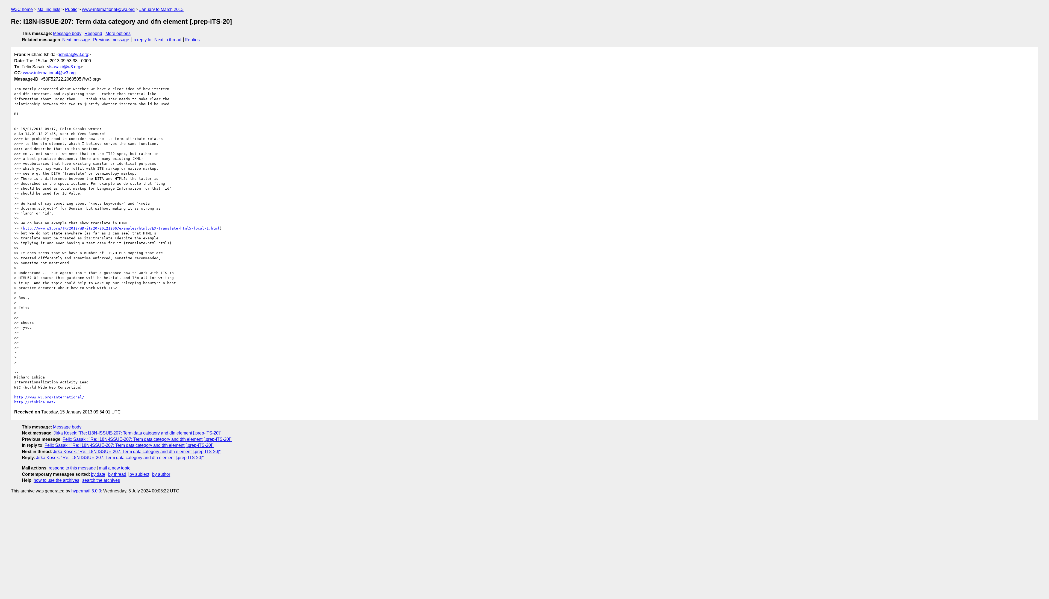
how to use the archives (56, 480)
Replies (192, 39)
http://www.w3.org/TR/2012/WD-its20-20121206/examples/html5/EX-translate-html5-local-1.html (121, 228)
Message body (67, 33)
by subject (139, 474)
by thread (117, 474)
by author (161, 474)
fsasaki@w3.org (64, 66)
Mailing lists (48, 9)
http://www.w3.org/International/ (49, 397)
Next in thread (167, 39)
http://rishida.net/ (35, 402)
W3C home (22, 9)
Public (71, 9)
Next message (76, 39)
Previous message (111, 39)
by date (98, 474)
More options (118, 33)
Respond (93, 33)
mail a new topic (114, 468)
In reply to (141, 39)
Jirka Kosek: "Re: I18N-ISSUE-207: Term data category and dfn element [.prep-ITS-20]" (137, 433)
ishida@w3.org (73, 54)
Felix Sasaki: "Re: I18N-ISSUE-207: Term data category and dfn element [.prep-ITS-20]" (147, 439)
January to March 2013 (161, 9)
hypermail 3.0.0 (86, 491)
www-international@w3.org (108, 9)
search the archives (101, 480)
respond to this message (72, 468)
